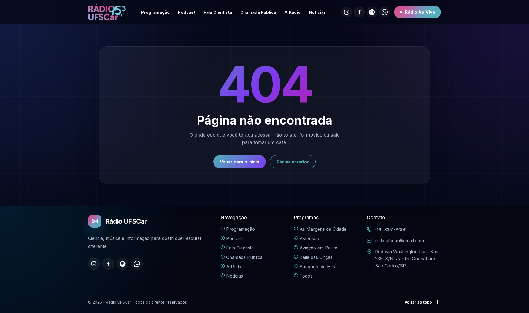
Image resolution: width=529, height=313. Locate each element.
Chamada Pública (258, 12)
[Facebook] (359, 12)
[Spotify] (372, 12)
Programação (155, 12)
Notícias (317, 12)
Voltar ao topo (418, 302)
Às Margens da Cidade (322, 229)
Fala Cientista (218, 12)
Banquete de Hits (317, 266)
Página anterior (293, 161)
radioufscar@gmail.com (399, 240)
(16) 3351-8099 (391, 229)
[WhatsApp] (384, 12)
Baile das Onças (316, 257)
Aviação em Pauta (318, 248)
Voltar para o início (239, 161)
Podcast (186, 12)
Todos (305, 276)
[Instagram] (346, 12)
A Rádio (292, 12)
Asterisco (309, 238)
